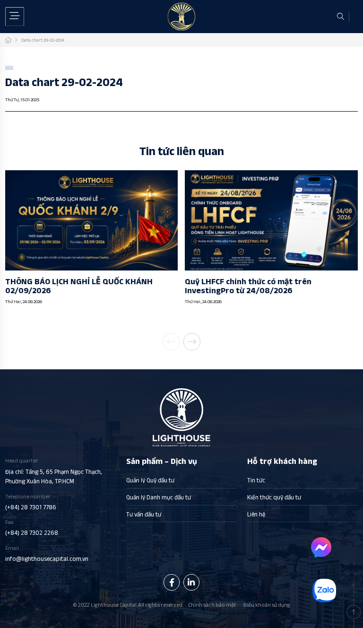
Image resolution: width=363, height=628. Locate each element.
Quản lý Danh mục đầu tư (158, 497)
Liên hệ (256, 514)
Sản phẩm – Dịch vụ (161, 461)
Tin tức (256, 480)
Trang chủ (8, 40)
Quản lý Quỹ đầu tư (150, 480)
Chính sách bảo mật (212, 605)
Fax (31, 527)
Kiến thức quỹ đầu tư (274, 497)
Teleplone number (30, 502)
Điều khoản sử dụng (266, 605)
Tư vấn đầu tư (143, 514)
